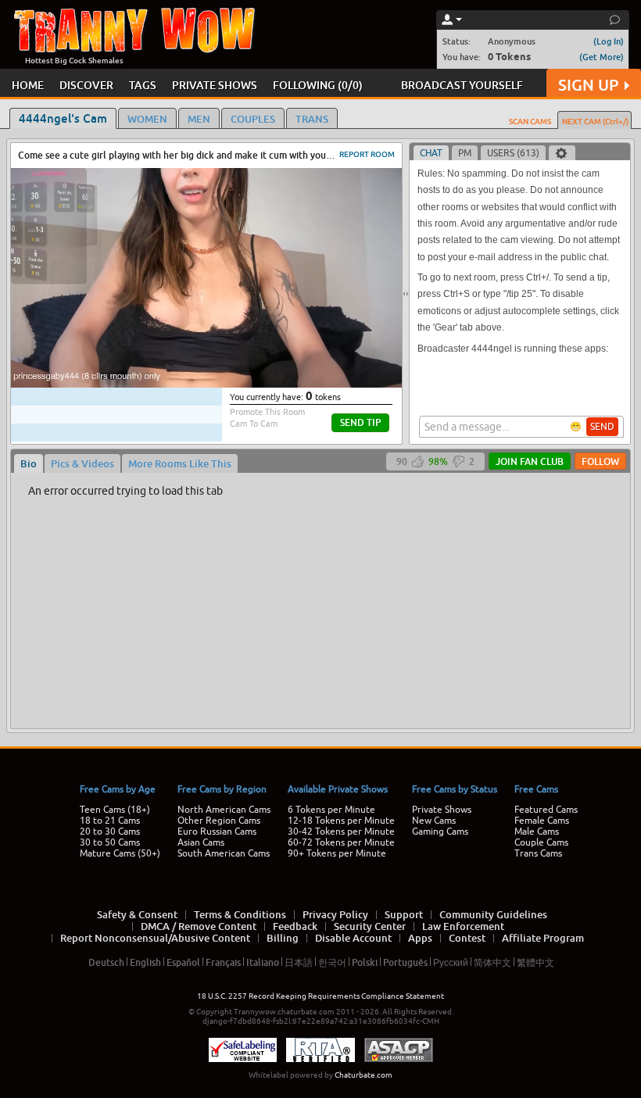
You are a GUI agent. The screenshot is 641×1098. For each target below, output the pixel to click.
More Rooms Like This (179, 463)
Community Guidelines (493, 914)
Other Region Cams (218, 820)
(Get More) (601, 57)
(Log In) (608, 41)
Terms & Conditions (240, 914)
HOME (28, 84)
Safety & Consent (137, 914)
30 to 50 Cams (110, 842)
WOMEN (147, 119)
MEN (199, 119)
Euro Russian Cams (216, 831)
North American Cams (223, 809)
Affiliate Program (543, 938)
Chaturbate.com (363, 1075)
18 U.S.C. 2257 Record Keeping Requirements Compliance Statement (320, 996)
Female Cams (541, 820)
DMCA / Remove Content (198, 926)
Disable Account (353, 938)
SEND (602, 426)
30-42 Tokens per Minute (341, 831)
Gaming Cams (440, 831)
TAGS (142, 84)
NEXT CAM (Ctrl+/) (595, 121)
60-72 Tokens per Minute (341, 842)
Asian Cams (200, 842)
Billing (283, 938)
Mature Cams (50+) (120, 853)
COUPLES (253, 119)
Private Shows (441, 809)
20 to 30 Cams (110, 831)
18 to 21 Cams (110, 820)
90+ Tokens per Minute (337, 853)
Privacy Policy (335, 914)
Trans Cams (538, 853)
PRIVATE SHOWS (214, 84)
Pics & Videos (82, 463)
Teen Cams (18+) (115, 809)
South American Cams (223, 853)
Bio (28, 463)
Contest (467, 938)
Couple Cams (541, 842)
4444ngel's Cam (63, 118)
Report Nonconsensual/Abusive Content (155, 938)
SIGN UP (588, 85)
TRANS (311, 119)
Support (404, 914)
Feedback (295, 926)
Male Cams (536, 831)
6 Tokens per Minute (331, 809)
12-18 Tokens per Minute (341, 820)
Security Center (370, 926)
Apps (420, 938)
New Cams (434, 820)
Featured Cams (546, 809)
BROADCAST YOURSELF (462, 84)
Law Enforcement (463, 926)
